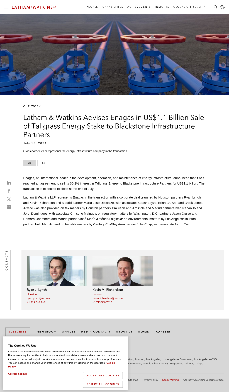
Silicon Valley (160, 363)
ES (46, 163)
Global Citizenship (189, 6)
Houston (32, 294)
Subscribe (18, 331)
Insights (162, 6)
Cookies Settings (17, 373)
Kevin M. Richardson (107, 290)
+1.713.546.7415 (102, 302)
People (92, 6)
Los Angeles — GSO (205, 359)
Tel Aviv (188, 363)
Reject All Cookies (103, 384)
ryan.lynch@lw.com (38, 298)
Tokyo (199, 363)
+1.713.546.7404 (36, 302)
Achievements (138, 6)
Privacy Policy (150, 379)
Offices (69, 331)
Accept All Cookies (103, 375)
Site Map (133, 379)
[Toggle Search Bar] (215, 7)
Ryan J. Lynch (37, 290)
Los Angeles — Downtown (177, 359)
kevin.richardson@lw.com (107, 298)
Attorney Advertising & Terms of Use (203, 379)
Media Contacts (96, 331)
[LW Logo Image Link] (34, 7)
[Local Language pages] (222, 7)
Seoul (146, 363)
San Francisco (133, 363)
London (139, 359)
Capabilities (113, 6)
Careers (163, 331)
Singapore (176, 363)
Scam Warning (170, 379)
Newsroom (47, 331)
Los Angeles (153, 359)
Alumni (144, 331)
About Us (124, 331)
